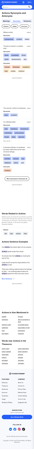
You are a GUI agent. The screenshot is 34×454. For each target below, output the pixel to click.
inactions (21, 71)
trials (25, 233)
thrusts (7, 137)
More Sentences (7, 279)
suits (6, 129)
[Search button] (29, 7)
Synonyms (16, 21)
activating (5, 363)
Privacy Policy (22, 389)
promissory (21, 331)
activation (21, 363)
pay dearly (5, 333)
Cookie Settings (22, 396)
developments (16, 59)
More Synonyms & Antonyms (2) (17, 179)
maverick (21, 333)
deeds (7, 59)
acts (25, 59)
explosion (5, 319)
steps (13, 137)
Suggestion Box (22, 402)
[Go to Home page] (9, 2)
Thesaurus (5, 386)
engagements (9, 39)
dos (6, 233)
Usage (4, 399)
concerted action (23, 325)
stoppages (16, 67)
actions (18, 233)
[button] (23, 2)
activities (7, 158)
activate (20, 357)
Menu (29, 2)
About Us (20, 382)
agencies (21, 137)
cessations (26, 67)
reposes (7, 67)
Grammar (4, 392)
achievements (19, 133)
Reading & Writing (7, 402)
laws (11, 233)
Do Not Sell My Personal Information (17, 436)
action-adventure (23, 349)
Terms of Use (22, 399)
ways (6, 115)
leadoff (4, 317)
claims (16, 162)
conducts (14, 115)
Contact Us (21, 386)
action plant (5, 349)
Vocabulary (5, 396)
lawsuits (15, 158)
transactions (24, 129)
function (20, 317)
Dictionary (5, 382)
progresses (15, 55)
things (24, 55)
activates (21, 360)
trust (3, 331)
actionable (5, 354)
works (6, 55)
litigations (8, 162)
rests (6, 71)
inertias (13, 71)
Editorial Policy (22, 392)
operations (14, 129)
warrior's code (6, 325)
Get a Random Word (17, 417)
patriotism (5, 328)
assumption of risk (24, 328)
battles (27, 39)
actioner (20, 354)
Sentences (27, 21)
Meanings (6, 21)
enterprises (8, 133)
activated (5, 360)
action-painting (22, 351)
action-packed (6, 351)
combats (19, 39)
